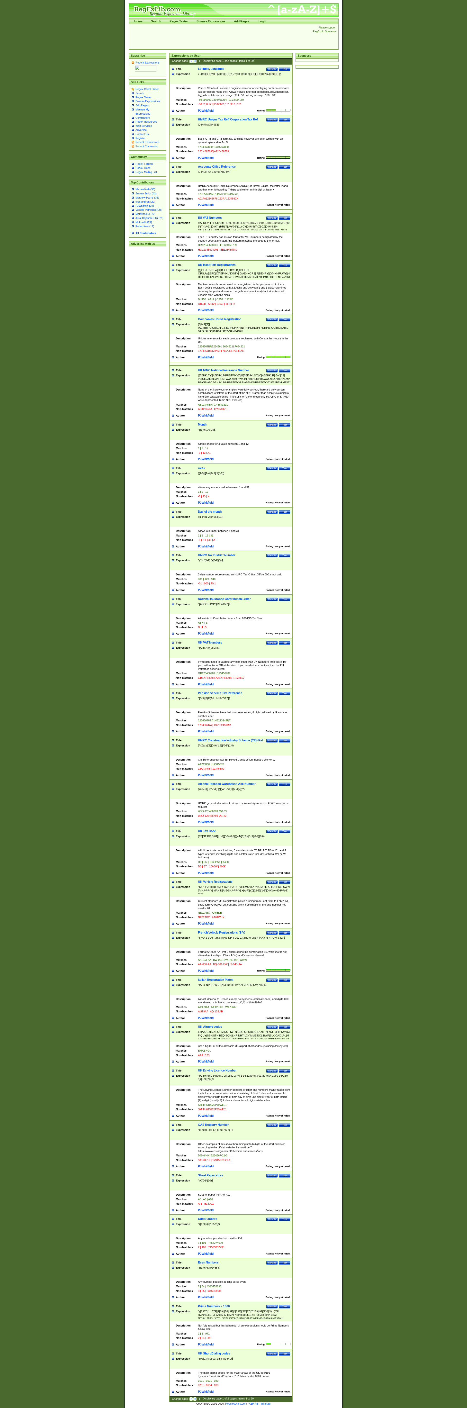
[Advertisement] (219, 37)
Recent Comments (146, 146)
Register (140, 138)
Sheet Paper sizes (210, 1175)
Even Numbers (208, 1262)
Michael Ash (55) (145, 189)
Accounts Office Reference (217, 166)
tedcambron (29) (145, 201)
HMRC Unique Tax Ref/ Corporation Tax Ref (228, 119)
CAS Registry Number (213, 1124)
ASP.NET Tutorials (260, 1403)
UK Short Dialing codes (214, 1353)
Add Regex (241, 21)
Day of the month (210, 511)
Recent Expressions (147, 62)
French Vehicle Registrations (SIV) (221, 932)
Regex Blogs (143, 167)
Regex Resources (146, 121)
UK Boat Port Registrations (217, 265)
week (201, 468)
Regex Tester (179, 21)
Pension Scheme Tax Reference (220, 693)
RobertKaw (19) (144, 226)
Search (156, 21)
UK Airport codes (210, 1026)
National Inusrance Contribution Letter (224, 599)
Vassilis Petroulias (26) (148, 209)
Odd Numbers (207, 1219)
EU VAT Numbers (210, 217)
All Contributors (145, 233)
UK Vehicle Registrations (215, 881)
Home (138, 21)
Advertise (141, 129)
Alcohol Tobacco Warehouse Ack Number (227, 784)
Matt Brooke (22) (145, 213)
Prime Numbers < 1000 (214, 1306)
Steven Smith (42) (146, 193)
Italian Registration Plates (216, 979)
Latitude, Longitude (211, 69)
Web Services (143, 125)
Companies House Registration (219, 319)
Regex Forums (144, 163)
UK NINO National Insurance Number (223, 370)
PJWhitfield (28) (144, 205)
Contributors (142, 117)
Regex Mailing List (146, 172)
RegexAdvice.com (236, 1403)
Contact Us (142, 134)
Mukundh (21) (143, 222)
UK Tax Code (207, 831)
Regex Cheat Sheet (147, 89)
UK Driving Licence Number (217, 1070)
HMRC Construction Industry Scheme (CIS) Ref (230, 740)
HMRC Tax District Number (216, 555)
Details (272, 69)
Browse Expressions (211, 21)
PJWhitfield (206, 110)
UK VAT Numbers (210, 642)
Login (262, 21)
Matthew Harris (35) (147, 197)
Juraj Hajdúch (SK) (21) (149, 218)
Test (284, 69)
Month (202, 424)
